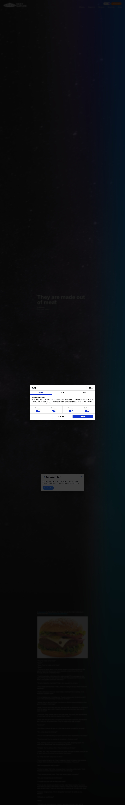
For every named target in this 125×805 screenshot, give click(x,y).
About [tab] (84, 392)
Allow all (83, 416)
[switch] (54, 411)
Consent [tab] (41, 392)
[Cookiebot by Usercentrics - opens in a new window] (87, 388)
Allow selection (62, 416)
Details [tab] (62, 392)
